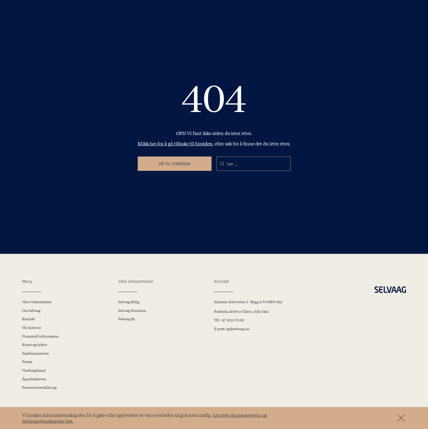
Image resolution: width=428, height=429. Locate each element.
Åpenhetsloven (34, 378)
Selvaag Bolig (128, 301)
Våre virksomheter (37, 301)
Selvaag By (126, 318)
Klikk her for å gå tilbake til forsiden (175, 143)
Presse (27, 361)
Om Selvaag (31, 310)
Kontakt (28, 318)
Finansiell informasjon (40, 336)
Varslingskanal (34, 370)
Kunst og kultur (34, 344)
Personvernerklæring (39, 387)
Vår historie (31, 327)
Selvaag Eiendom (132, 310)
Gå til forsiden (175, 163)
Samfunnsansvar (35, 353)
